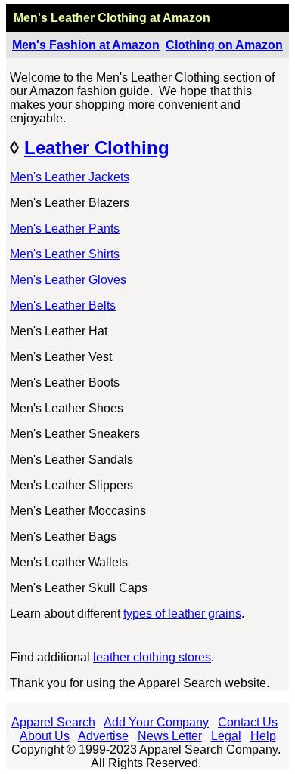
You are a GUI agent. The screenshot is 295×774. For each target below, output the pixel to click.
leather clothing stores (152, 657)
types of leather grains (182, 613)
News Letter (170, 735)
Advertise (103, 735)
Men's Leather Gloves (68, 279)
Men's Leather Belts (63, 305)
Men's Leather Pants (65, 228)
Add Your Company (156, 722)
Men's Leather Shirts (65, 254)
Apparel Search (53, 722)
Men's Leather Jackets (69, 177)
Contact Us (248, 722)
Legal (226, 735)
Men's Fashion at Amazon (86, 45)
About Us (45, 735)
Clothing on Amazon (224, 45)
